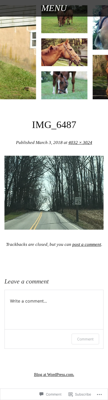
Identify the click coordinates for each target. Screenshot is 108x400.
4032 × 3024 (80, 142)
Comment (85, 339)
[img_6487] (54, 228)
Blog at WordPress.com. (54, 374)
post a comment (86, 244)
